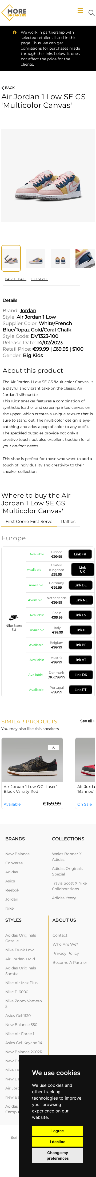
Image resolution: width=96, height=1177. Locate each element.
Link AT (80, 660)
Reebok (12, 890)
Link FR (80, 554)
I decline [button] (57, 1141)
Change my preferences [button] (58, 1155)
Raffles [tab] (68, 521)
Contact (60, 935)
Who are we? (65, 944)
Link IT (80, 630)
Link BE (80, 645)
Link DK (81, 675)
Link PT (80, 690)
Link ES (80, 615)
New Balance (17, 853)
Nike (9, 908)
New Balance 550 (21, 1024)
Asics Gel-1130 (18, 1015)
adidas (11, 872)
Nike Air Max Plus (21, 982)
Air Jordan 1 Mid (20, 959)
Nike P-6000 (16, 991)
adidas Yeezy (64, 897)
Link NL (81, 600)
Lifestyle (39, 279)
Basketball (15, 279)
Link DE (80, 585)
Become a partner (70, 962)
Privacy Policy (66, 953)
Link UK (82, 569)
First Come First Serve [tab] (29, 521)
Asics (10, 881)
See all (86, 721)
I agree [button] (57, 1130)
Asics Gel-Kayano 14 (23, 1042)
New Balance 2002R (23, 1051)
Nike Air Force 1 (19, 1033)
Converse (14, 863)
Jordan (11, 899)
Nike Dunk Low (19, 950)
